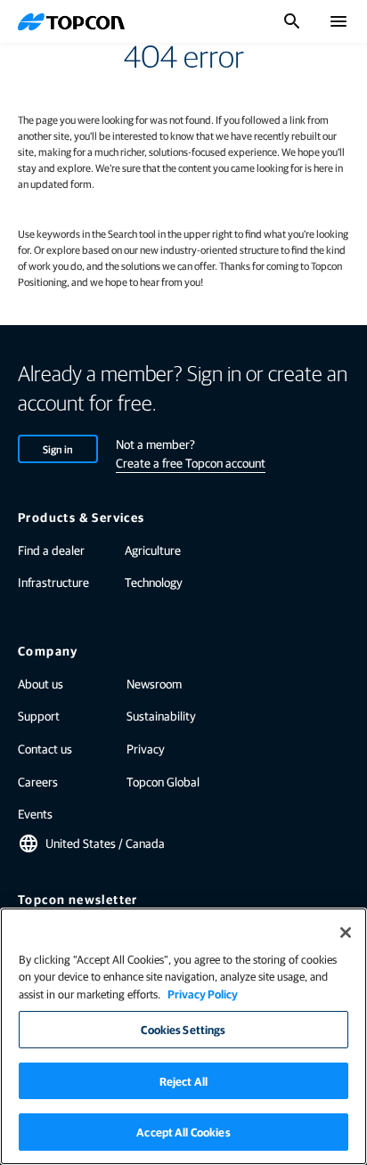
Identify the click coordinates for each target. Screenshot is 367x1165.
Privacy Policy (202, 993)
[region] (183, 1036)
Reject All (183, 1080)
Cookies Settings (183, 1029)
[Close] (345, 932)
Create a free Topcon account (190, 462)
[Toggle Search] (292, 21)
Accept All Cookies (183, 1131)
